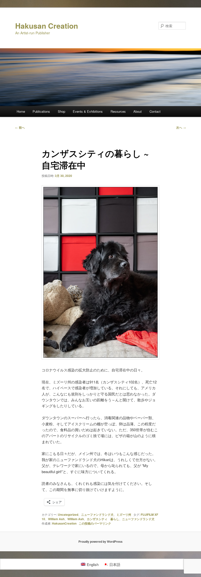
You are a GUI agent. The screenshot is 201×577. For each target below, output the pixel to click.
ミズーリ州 (123, 514)
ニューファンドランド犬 (97, 514)
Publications (41, 111)
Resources (118, 111)
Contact (155, 111)
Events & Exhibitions (88, 111)
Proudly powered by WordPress (100, 541)
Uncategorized (68, 514)
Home (21, 111)
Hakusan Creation (46, 25)
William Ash (56, 519)
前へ (20, 127)
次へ (181, 127)
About (137, 111)
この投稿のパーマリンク (95, 523)
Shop (61, 111)
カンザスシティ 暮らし (103, 519)
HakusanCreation (64, 523)
